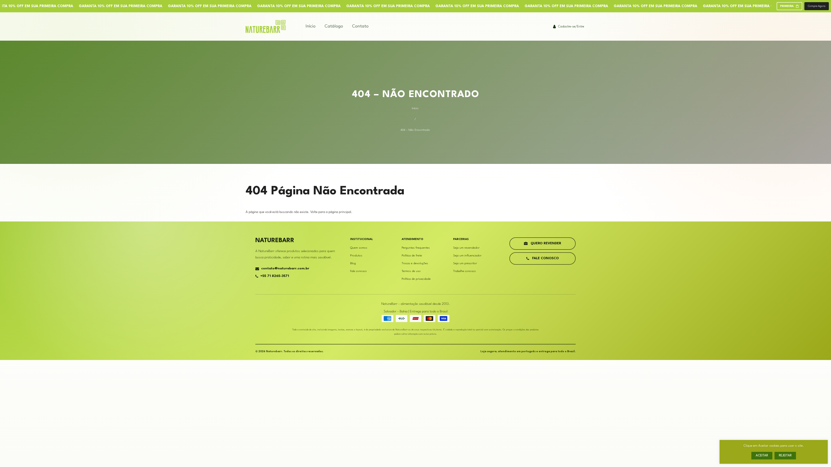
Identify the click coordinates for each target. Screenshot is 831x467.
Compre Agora (816, 6)
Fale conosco (358, 271)
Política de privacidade (416, 278)
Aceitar (762, 455)
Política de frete (412, 255)
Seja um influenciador (467, 255)
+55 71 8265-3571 (274, 276)
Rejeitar (785, 455)
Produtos (356, 255)
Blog (353, 263)
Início (415, 108)
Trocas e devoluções (415, 263)
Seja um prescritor (465, 263)
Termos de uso (411, 271)
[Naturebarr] (266, 26)
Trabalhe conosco (464, 271)
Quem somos (358, 247)
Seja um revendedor (466, 247)
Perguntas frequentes (416, 247)
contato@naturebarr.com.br (285, 268)
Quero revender (546, 243)
